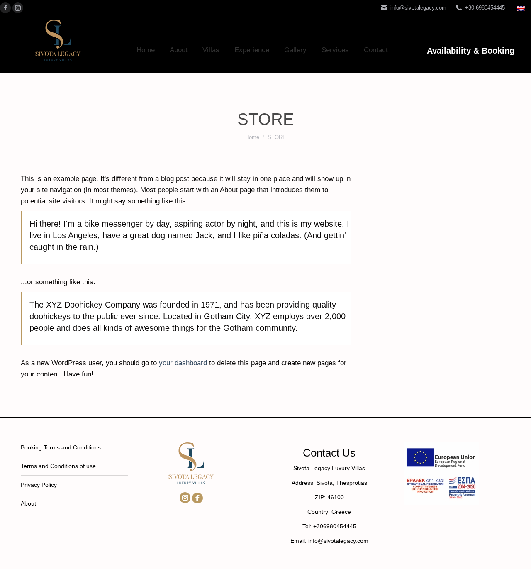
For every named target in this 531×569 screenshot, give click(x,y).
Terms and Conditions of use (58, 466)
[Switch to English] (522, 7)
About (28, 503)
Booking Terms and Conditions (61, 447)
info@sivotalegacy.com (418, 8)
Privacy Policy (39, 484)
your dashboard (183, 363)
